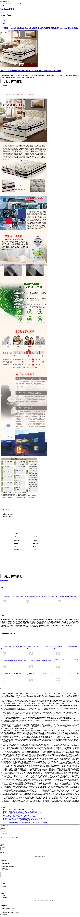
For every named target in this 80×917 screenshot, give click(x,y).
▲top (1, 843)
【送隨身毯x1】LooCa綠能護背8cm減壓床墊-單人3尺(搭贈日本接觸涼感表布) (39, 596)
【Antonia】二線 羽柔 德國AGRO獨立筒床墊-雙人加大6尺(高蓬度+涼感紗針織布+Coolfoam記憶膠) (31, 71)
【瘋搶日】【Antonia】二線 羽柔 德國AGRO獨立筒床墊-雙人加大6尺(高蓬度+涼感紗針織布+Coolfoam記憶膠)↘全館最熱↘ (41, 28)
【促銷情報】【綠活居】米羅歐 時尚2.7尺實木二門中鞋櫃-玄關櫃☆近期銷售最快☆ (20, 811)
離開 (6, 914)
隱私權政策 (46, 900)
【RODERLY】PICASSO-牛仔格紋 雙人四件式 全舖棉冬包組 (66, 673)
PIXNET (31, 900)
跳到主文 (2, 12)
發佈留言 (2, 852)
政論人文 (9, 840)
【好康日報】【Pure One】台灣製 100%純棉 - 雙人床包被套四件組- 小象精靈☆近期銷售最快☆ (22, 819)
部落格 (4, 21)
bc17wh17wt (2, 831)
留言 (13, 837)
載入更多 (2, 845)
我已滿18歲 (3, 914)
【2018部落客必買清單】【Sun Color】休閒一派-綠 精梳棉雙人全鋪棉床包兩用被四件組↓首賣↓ (22, 812)
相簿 (4, 20)
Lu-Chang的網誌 (7, 9)
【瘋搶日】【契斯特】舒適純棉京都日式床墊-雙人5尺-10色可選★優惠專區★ (18, 815)
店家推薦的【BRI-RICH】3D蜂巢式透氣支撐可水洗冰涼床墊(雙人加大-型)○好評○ (19, 820)
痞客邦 (10, 837)
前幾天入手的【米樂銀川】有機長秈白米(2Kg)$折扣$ (14, 813)
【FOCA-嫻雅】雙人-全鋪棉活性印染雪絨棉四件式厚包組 (39, 660)
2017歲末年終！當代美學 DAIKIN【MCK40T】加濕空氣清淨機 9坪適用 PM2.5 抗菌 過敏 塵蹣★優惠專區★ (25, 822)
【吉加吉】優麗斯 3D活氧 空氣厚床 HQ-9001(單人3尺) (12, 596)
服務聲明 (51, 900)
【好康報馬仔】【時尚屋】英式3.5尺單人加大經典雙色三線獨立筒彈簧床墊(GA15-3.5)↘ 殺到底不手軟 (24, 818)
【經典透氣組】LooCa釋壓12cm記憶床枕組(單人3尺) (66, 596)
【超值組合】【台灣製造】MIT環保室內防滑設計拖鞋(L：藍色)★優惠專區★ (18, 809)
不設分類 (10, 18)
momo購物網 (56, 75)
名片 (4, 23)
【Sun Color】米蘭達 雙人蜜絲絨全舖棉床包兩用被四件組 (12, 673)
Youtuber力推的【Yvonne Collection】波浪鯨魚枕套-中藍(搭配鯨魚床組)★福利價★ (19, 816)
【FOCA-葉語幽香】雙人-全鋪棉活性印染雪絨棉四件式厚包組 (13, 660)
